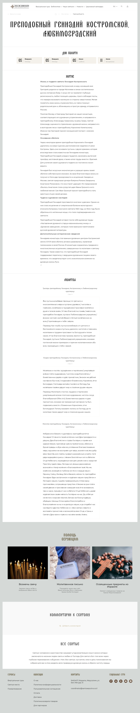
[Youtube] (125, 681)
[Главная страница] (56, 14)
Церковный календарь (94, 7)
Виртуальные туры (43, 7)
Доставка (38, 697)
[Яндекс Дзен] (130, 681)
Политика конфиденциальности (47, 685)
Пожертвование (15, 689)
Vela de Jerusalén (20, 7)
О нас (36, 680)
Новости (80, 7)
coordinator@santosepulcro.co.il (84, 688)
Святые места (13, 685)
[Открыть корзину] (111, 6)
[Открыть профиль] (127, 6)
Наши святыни (68, 7)
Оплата (37, 693)
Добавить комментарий (71, 626)
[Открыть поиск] (121, 6)
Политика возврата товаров (45, 701)
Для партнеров (40, 705)
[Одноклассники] (120, 681)
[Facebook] (111, 681)
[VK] (116, 681)
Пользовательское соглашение (47, 689)
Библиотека (55, 7)
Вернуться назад (15, 14)
